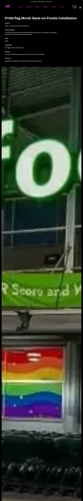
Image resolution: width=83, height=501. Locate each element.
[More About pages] (56, 6)
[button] (80, 7)
